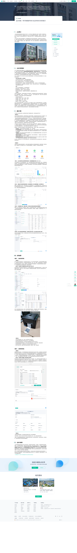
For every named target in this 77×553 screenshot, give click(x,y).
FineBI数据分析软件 (31, 516)
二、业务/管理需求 (55, 49)
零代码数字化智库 (21, 518)
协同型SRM (22, 504)
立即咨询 (41, 467)
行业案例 (35, 507)
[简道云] (3, 1)
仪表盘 (15, 507)
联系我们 (42, 502)
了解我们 (35, 502)
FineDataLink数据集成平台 (38, 516)
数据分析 (16, 512)
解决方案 (22, 502)
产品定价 (35, 508)
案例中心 (5, 2)
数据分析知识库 (37, 518)
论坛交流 (28, 509)
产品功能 (16, 502)
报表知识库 (42, 518)
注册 (73, 1)
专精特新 (22, 508)
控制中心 (16, 509)
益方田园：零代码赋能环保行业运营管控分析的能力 (15, 2)
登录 (68, 1)
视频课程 (28, 508)
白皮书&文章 (28, 504)
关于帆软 (35, 504)
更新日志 (35, 509)
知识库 (15, 508)
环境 (7, 2)
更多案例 (38, 496)
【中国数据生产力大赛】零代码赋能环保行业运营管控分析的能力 (24, 454)
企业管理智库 (26, 518)
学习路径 (28, 507)
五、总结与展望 (55, 56)
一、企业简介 (54, 47)
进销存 (22, 509)
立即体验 (34, 467)
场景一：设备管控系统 (56, 53)
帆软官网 (20, 516)
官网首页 (2, 2)
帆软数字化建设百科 (31, 518)
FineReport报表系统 (24, 516)
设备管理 (22, 507)
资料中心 (28, 502)
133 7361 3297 (46, 507)
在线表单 (16, 504)
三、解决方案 (54, 50)
